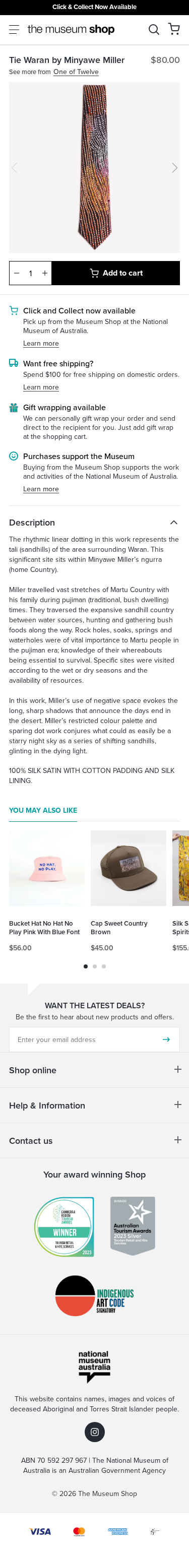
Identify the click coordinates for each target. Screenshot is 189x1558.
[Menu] (14, 29)
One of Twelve (76, 72)
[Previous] (14, 168)
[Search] (154, 29)
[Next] (175, 168)
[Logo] (71, 30)
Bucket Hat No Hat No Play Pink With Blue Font (44, 927)
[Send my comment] (166, 1039)
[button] (174, 29)
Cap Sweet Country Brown (119, 927)
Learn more (41, 343)
